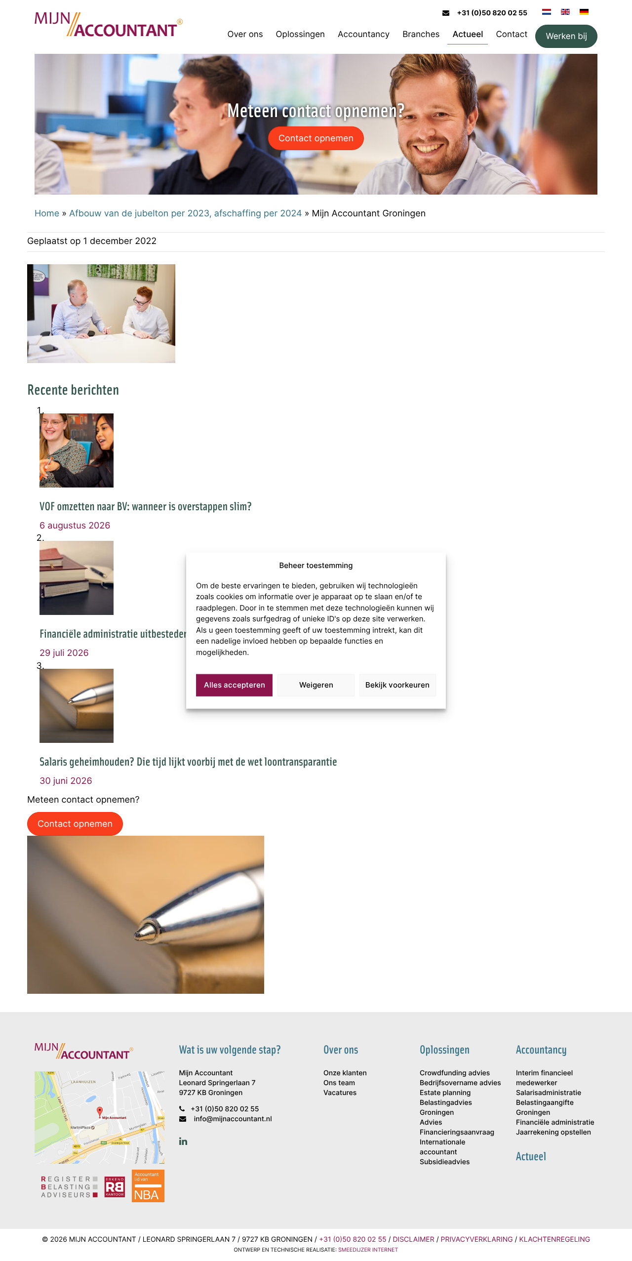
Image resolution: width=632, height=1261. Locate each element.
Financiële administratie (555, 1122)
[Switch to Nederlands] (546, 11)
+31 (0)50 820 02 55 (492, 13)
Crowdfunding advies (455, 1073)
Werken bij (566, 36)
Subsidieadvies (445, 1162)
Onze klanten (345, 1073)
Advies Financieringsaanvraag (457, 1127)
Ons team (339, 1083)
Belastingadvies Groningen (446, 1107)
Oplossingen (300, 34)
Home (47, 212)
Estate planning (445, 1093)
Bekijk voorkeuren (397, 685)
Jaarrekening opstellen (553, 1132)
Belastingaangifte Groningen (545, 1107)
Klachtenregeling (555, 1239)
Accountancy (364, 34)
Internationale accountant (442, 1147)
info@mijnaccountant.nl (233, 1119)
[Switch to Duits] (584, 11)
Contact (511, 34)
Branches (420, 34)
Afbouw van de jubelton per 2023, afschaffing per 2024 (185, 212)
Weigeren (316, 685)
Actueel (467, 34)
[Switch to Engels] (565, 11)
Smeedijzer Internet (368, 1250)
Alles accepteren (234, 685)
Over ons (245, 34)
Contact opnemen (316, 137)
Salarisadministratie (548, 1093)
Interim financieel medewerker (544, 1078)
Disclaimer (413, 1239)
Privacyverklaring (477, 1239)
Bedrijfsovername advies (460, 1083)
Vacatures (339, 1093)
